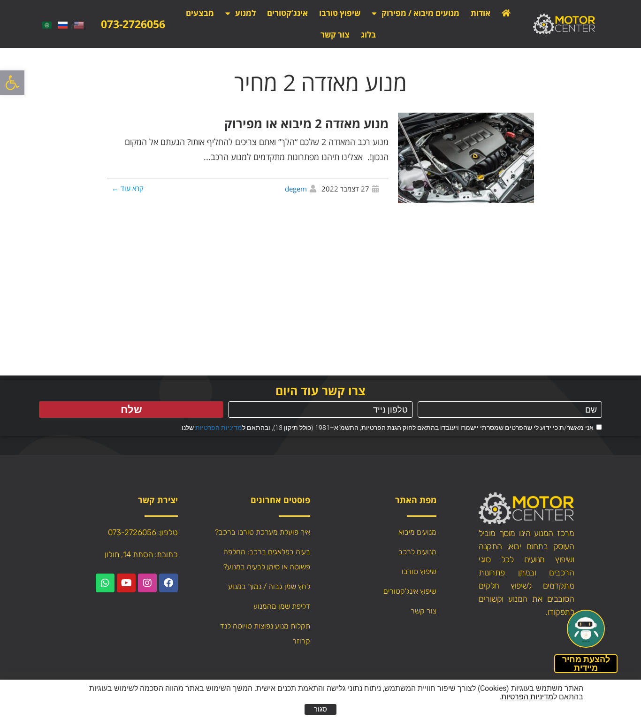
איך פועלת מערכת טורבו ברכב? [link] (262, 532)
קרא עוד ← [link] (128, 188)
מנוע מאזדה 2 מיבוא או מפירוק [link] (306, 123)
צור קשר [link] (335, 34)
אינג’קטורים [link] (287, 13)
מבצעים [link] (200, 13)
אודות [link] (480, 13)
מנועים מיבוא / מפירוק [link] (420, 13)
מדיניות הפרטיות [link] (218, 427)
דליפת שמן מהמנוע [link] (281, 606)
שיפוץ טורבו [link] (339, 13)
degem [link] (296, 188)
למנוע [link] (245, 13)
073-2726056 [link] (133, 23)
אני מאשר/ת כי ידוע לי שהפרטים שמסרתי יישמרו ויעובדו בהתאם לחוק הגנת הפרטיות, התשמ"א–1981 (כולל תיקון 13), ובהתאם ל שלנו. (387, 427)
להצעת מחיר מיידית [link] (586, 663)
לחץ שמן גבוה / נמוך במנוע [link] (269, 586)
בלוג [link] (368, 34)
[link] (12, 82)
